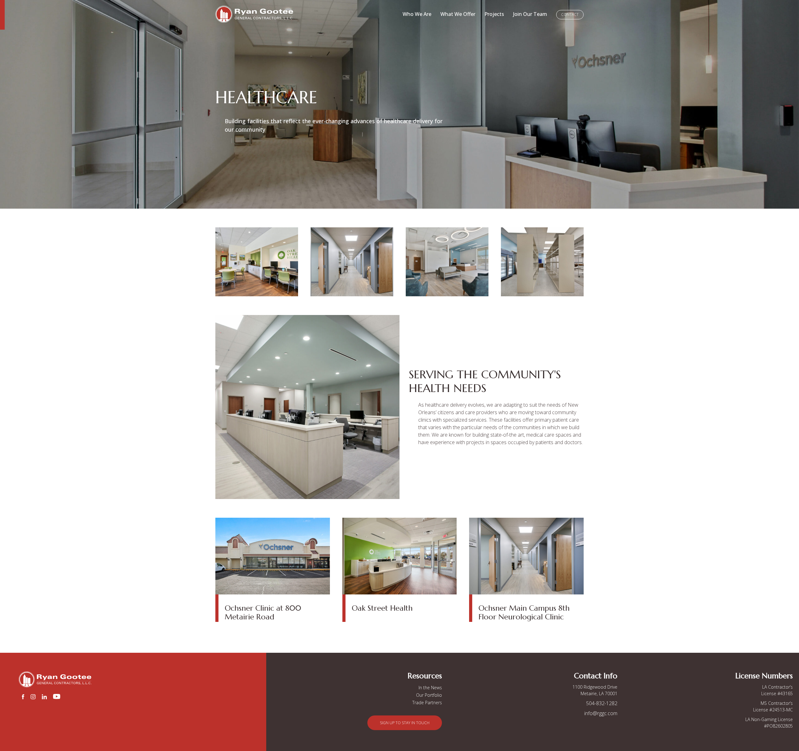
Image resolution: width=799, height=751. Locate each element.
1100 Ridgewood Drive (594, 687)
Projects (494, 14)
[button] (404, 722)
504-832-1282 (601, 703)
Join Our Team (530, 14)
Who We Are (417, 14)
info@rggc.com (600, 713)
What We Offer (457, 14)
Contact (570, 14)
